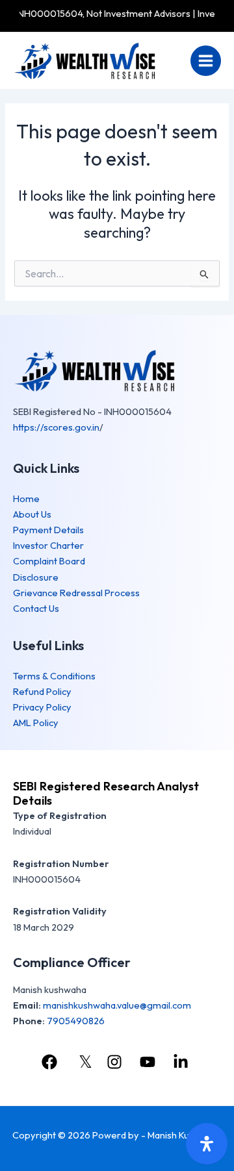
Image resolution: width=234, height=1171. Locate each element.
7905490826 (76, 1020)
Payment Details (48, 529)
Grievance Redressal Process (76, 592)
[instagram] (115, 1062)
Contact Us (36, 608)
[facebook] (50, 1062)
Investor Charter (48, 545)
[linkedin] (182, 1062)
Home (26, 498)
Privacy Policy (42, 707)
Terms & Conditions (54, 676)
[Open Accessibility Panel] (207, 1144)
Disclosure (35, 577)
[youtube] (149, 1062)
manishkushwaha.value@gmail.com (117, 1005)
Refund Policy (42, 691)
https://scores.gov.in (56, 427)
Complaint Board (49, 561)
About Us (32, 514)
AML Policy (35, 722)
